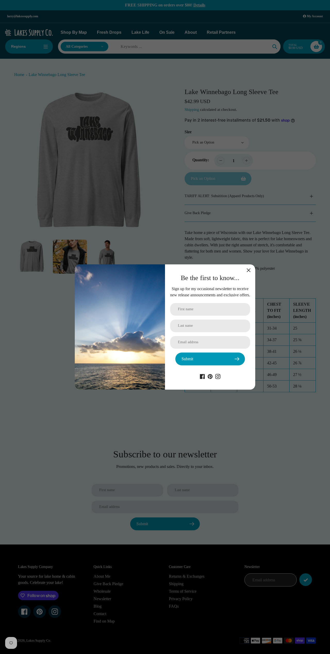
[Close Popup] (248, 270)
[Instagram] (217, 376)
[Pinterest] (210, 376)
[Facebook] (202, 376)
